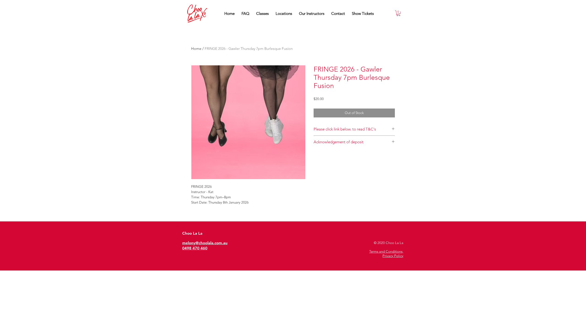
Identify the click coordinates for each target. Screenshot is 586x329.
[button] (312, 13)
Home (196, 48)
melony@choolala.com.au (205, 243)
